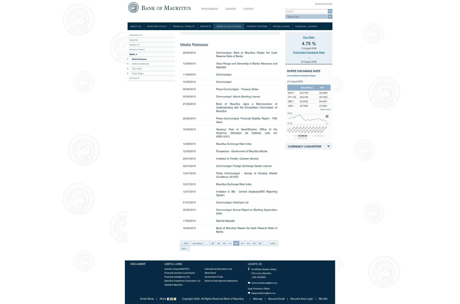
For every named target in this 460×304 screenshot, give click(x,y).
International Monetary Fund (218, 268)
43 (242, 243)
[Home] (159, 7)
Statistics (133, 44)
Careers (231, 8)
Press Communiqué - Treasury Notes (237, 89)
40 (224, 243)
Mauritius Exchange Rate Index (234, 144)
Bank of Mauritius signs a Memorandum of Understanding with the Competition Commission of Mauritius (246, 107)
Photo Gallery (138, 73)
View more (325, 109)
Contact (248, 8)
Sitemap (258, 298)
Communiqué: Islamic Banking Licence (238, 96)
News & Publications (229, 26)
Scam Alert (137, 68)
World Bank (210, 272)
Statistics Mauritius (173, 284)
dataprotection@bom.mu (263, 292)
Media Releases (139, 59)
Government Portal (214, 276)
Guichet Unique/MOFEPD (176, 268)
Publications (134, 35)
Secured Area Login (301, 298)
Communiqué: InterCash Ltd (232, 202)
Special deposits (225, 220)
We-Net (323, 298)
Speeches (133, 39)
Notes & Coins (281, 26)
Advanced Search (323, 3)
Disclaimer (138, 264)
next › (273, 243)
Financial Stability (184, 26)
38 (212, 243)
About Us (135, 26)
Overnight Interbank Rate (309, 52)
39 (218, 243)
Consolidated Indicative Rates (301, 75)
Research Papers (137, 49)
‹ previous (197, 243)
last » (185, 248)
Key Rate (308, 37)
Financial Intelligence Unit (177, 276)
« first (185, 243)
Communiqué (223, 74)
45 (254, 243)
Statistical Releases (140, 63)
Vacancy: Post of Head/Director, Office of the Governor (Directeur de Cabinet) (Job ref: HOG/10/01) (246, 132)
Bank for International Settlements (221, 280)
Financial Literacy (306, 26)
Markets (206, 26)
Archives (133, 78)
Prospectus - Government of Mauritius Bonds (241, 151)
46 (260, 243)
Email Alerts (147, 298)
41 (230, 243)
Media (132, 54)
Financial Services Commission (179, 272)
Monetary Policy (157, 26)
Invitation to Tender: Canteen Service (237, 158)
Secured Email (276, 298)
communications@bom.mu (264, 282)
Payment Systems (257, 26)
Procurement (209, 8)
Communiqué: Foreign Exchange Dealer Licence (244, 166)
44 (248, 243)
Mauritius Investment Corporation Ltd (182, 280)
